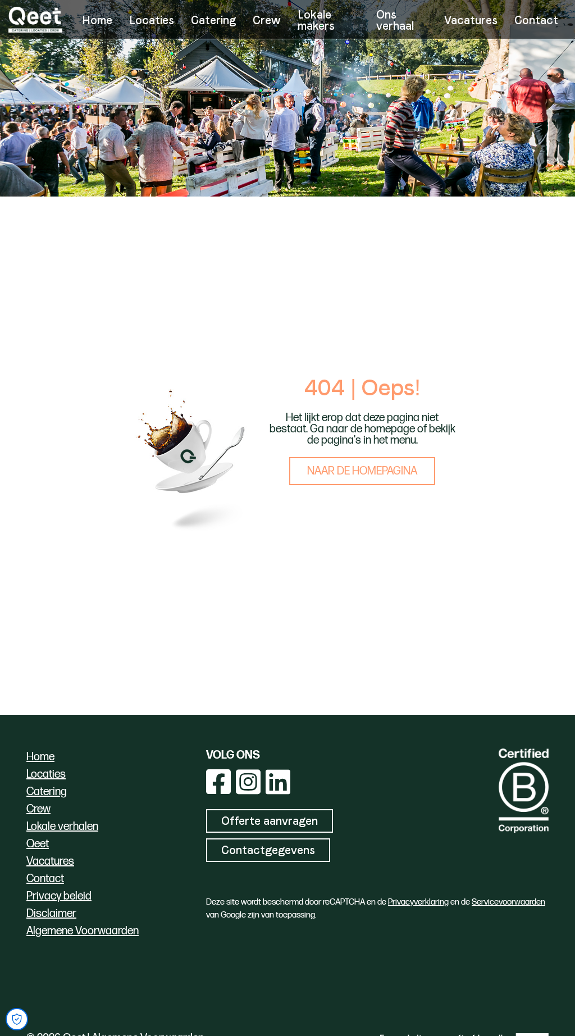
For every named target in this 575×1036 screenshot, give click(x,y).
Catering (213, 20)
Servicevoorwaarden (508, 902)
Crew (267, 20)
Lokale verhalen (62, 826)
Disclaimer (51, 913)
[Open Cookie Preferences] (17, 1019)
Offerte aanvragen (269, 821)
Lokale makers (316, 20)
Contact (536, 20)
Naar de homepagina (362, 471)
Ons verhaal (395, 20)
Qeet (37, 844)
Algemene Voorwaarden (82, 931)
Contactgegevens (268, 850)
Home (97, 20)
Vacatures (471, 20)
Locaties (151, 20)
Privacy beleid (59, 896)
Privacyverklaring (418, 902)
